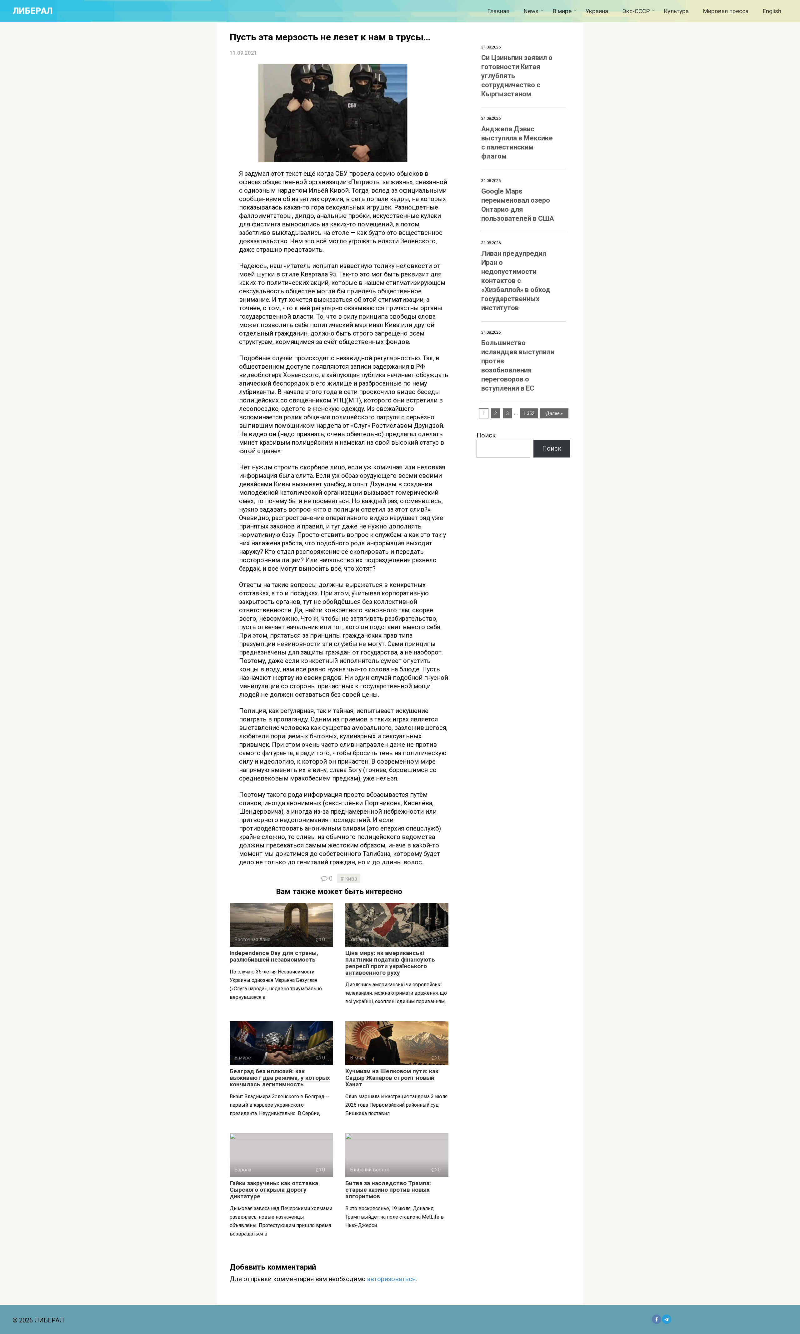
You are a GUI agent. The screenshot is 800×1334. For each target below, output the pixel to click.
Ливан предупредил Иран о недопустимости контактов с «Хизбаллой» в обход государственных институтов (515, 281)
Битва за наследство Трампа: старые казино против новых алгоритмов (388, 1190)
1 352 (528, 413)
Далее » (554, 413)
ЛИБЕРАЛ (32, 11)
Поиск (486, 435)
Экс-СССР (636, 11)
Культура (676, 11)
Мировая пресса (725, 11)
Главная (498, 11)
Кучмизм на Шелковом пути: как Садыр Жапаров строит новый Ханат (391, 1078)
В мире (562, 11)
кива (351, 878)
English (771, 11)
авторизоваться (391, 1279)
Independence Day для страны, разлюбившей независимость (274, 956)
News (530, 11)
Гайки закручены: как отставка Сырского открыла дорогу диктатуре (274, 1190)
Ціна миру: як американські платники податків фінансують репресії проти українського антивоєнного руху (390, 962)
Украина (597, 11)
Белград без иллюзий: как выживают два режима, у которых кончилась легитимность (280, 1078)
